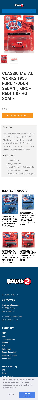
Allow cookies (27, 395)
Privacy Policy (7, 376)
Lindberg (5, 343)
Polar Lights (6, 349)
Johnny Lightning (8, 339)
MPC (4, 346)
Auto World (6, 358)
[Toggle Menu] (33, 11)
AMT (4, 333)
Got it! (11, 395)
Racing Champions (9, 352)
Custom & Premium (9, 355)
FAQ (3, 370)
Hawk (4, 336)
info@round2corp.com (10, 305)
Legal (4, 373)
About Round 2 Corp (9, 367)
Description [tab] (7, 127)
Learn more (9, 388)
